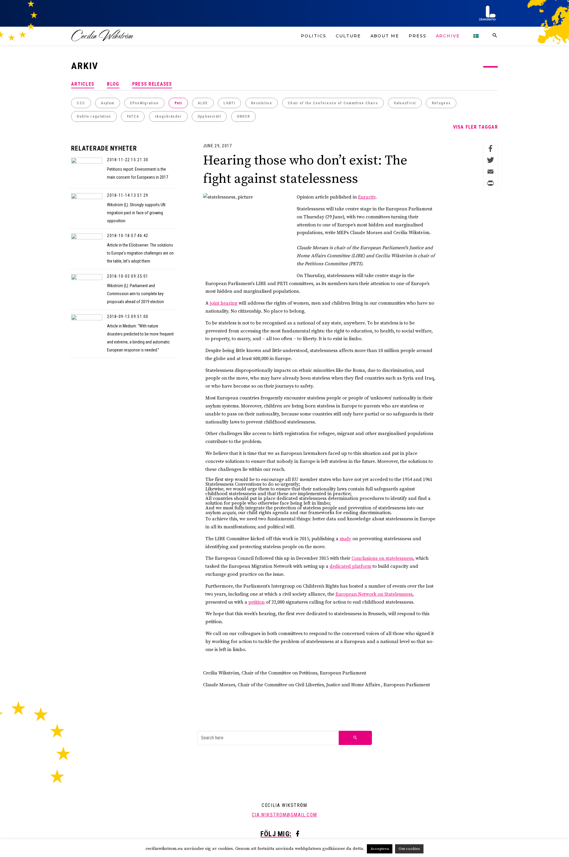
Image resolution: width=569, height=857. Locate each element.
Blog (113, 84)
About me (384, 36)
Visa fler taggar (475, 127)
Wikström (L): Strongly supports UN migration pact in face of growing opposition (136, 212)
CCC (81, 103)
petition (256, 602)
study (345, 539)
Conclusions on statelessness (382, 558)
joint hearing (223, 303)
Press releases (152, 84)
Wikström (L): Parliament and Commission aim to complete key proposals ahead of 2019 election (135, 293)
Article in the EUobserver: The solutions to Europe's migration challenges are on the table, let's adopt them (140, 253)
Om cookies (409, 848)
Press (417, 36)
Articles (82, 84)
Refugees (441, 103)
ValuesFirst (405, 103)
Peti (178, 103)
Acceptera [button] (379, 848)
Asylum (107, 103)
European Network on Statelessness (374, 594)
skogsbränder (168, 116)
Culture (348, 36)
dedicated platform (350, 566)
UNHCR (243, 116)
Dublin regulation (94, 116)
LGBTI (229, 103)
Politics (313, 36)
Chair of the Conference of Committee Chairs (333, 103)
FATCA (133, 116)
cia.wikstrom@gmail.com (284, 815)
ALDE (203, 103)
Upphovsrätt (209, 116)
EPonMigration (144, 103)
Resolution (261, 103)
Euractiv (366, 197)
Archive (448, 36)
